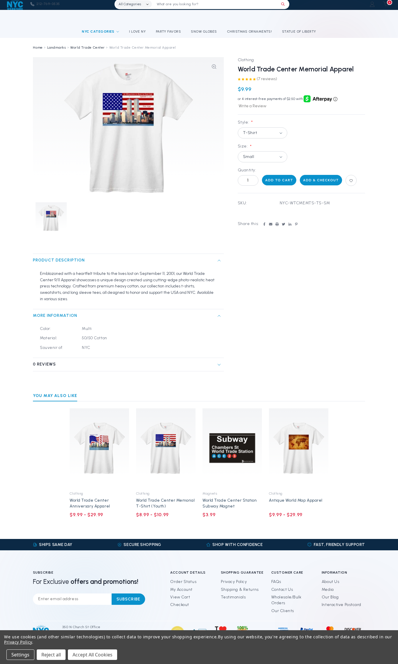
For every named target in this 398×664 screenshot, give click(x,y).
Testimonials (233, 597)
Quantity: (247, 170)
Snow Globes (204, 31)
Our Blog (330, 597)
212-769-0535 (48, 4)
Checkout (179, 604)
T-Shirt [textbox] (250, 132)
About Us (330, 581)
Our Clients (282, 610)
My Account (181, 589)
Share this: (248, 223)
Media (328, 589)
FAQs (276, 581)
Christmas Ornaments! (249, 31)
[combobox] (263, 132)
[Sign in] (372, 4)
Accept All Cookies (92, 654)
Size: (245, 146)
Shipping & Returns (240, 589)
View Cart (180, 597)
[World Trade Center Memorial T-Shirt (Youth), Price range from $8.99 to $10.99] (166, 448)
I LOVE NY (137, 31)
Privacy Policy (234, 581)
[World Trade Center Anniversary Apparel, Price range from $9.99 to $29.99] (99, 448)
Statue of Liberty (299, 31)
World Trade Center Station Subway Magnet (229, 503)
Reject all (51, 654)
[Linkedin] (290, 224)
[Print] (277, 224)
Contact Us (282, 589)
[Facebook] (264, 224)
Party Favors (168, 31)
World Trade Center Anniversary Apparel (90, 503)
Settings (20, 654)
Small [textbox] (248, 156)
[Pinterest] (296, 224)
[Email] (270, 224)
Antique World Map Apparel (296, 500)
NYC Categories (98, 31)
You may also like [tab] (55, 395)
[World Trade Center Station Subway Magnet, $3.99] (232, 448)
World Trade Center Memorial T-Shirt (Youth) (165, 503)
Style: (245, 122)
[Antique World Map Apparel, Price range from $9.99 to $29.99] (298, 448)
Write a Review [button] (252, 105)
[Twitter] (283, 224)
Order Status (183, 581)
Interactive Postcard (341, 604)
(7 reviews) (267, 78)
